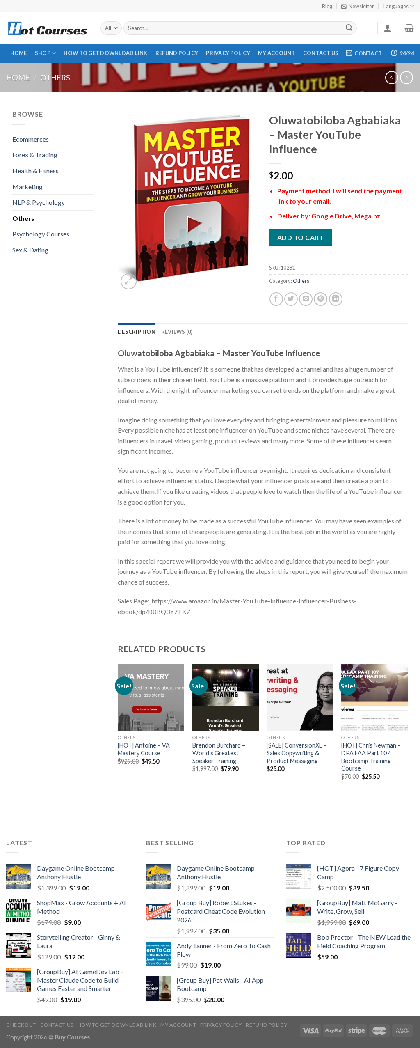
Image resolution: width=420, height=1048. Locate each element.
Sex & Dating (30, 250)
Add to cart (300, 237)
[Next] (407, 729)
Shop (42, 53)
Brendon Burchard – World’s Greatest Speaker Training (218, 753)
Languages (396, 6)
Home (18, 53)
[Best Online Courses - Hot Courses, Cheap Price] (47, 28)
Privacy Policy (228, 53)
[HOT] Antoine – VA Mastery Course (144, 749)
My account (276, 53)
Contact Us (321, 53)
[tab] (136, 331)
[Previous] (118, 729)
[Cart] (409, 28)
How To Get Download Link (105, 53)
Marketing (27, 186)
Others (55, 77)
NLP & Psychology (38, 202)
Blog (327, 6)
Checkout (21, 1025)
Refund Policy (176, 53)
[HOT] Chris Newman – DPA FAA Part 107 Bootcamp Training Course (371, 757)
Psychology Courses (40, 234)
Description (136, 331)
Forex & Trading (34, 154)
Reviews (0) (177, 331)
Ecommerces (30, 139)
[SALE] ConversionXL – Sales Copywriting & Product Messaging (296, 753)
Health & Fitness (35, 170)
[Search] (349, 28)
